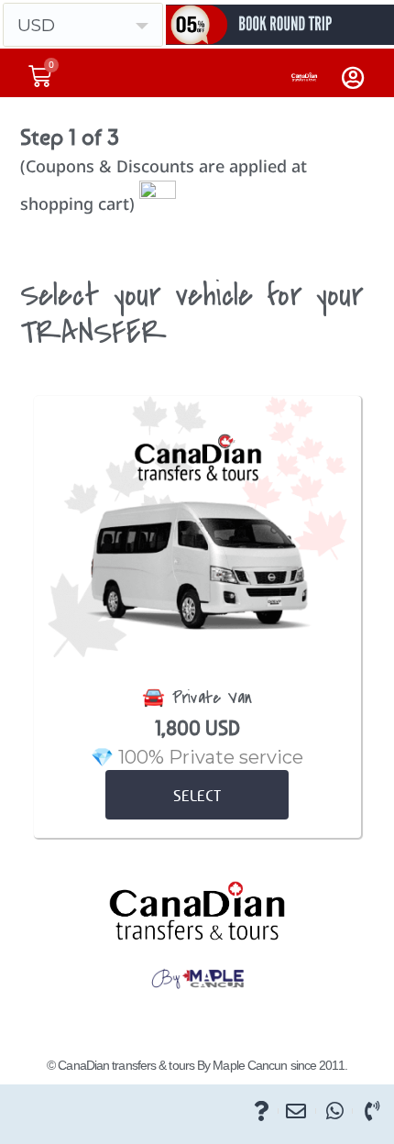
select (197, 795)
